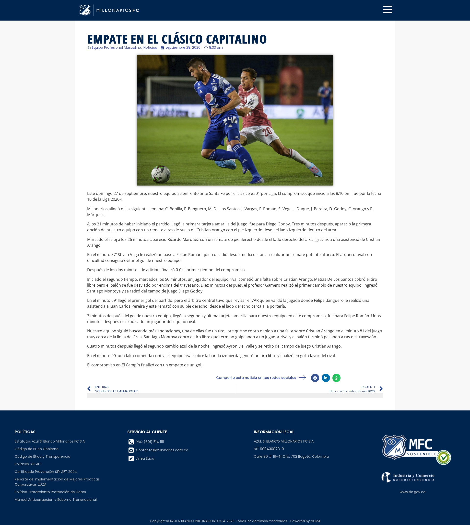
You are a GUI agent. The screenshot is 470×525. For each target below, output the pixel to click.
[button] (315, 378)
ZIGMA (315, 521)
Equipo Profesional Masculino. (117, 47)
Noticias (150, 47)
